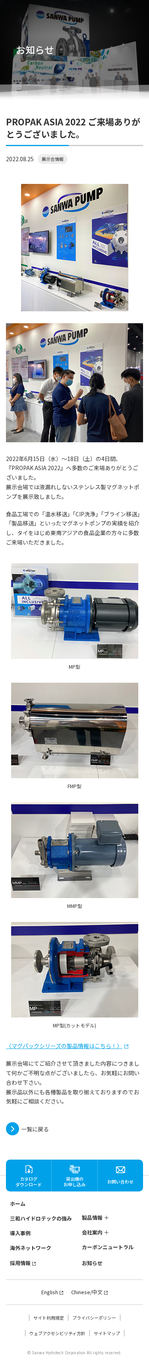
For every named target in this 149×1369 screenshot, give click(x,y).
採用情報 (20, 1263)
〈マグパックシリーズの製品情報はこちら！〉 (64, 1046)
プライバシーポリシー (94, 1317)
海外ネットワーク (30, 1248)
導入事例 (20, 1233)
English (49, 1292)
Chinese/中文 (87, 1292)
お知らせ (92, 1263)
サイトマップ (107, 1333)
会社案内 (92, 1232)
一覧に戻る (35, 1129)
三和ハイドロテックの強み (41, 1218)
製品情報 (92, 1217)
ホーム (17, 1203)
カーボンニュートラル (108, 1247)
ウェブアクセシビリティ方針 (57, 1333)
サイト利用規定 (48, 1317)
